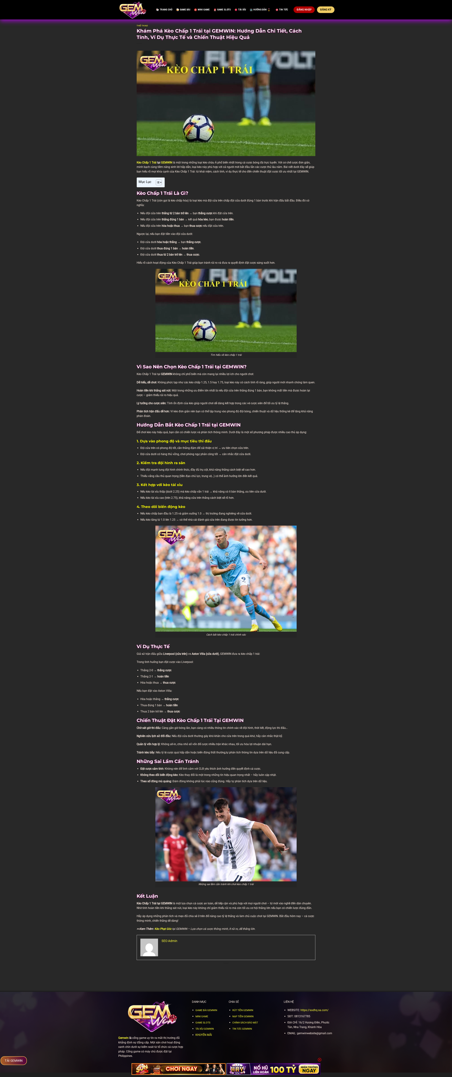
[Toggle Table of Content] (157, 182)
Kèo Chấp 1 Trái (146, 162)
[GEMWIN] (134, 9)
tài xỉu (242, 9)
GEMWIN (166, 162)
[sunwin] (179, 1069)
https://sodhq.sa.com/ (315, 1010)
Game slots (224, 9)
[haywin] (274, 1069)
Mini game (204, 9)
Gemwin (123, 1038)
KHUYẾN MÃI (203, 1035)
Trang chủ (166, 9)
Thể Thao (142, 25)
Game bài (185, 9)
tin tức (283, 9)
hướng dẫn (260, 9)
